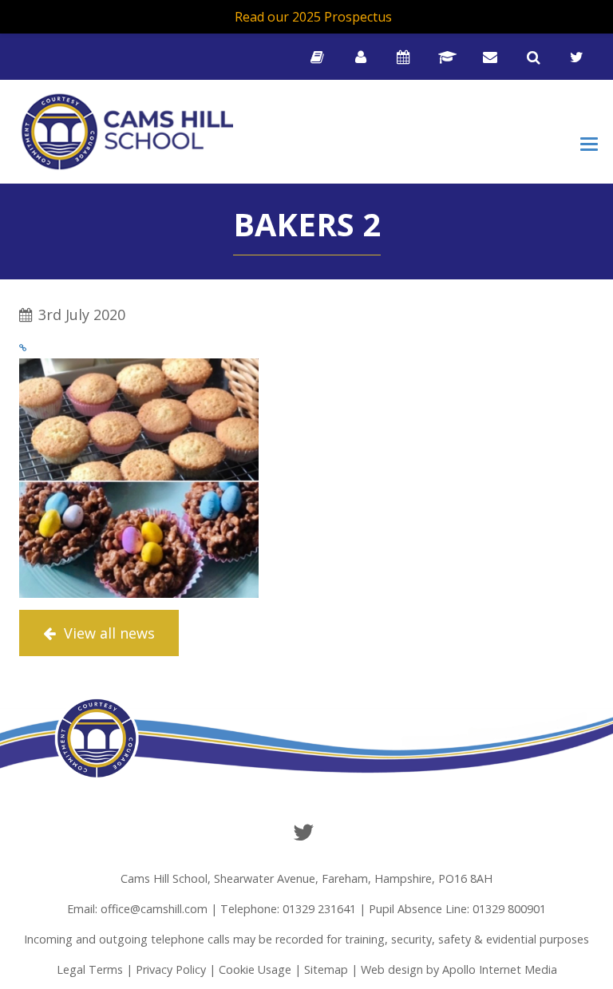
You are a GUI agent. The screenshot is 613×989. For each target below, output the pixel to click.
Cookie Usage (255, 969)
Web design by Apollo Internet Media (459, 969)
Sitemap (326, 969)
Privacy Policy (171, 969)
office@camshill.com (154, 908)
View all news (107, 633)
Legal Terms (90, 969)
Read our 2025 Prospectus (313, 17)
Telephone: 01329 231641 (288, 908)
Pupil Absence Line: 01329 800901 (457, 908)
